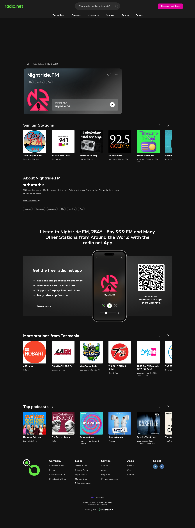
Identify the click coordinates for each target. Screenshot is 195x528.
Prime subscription (110, 479)
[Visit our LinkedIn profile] (155, 466)
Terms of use (81, 466)
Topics (139, 15)
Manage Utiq (81, 479)
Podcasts (76, 15)
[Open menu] (188, 6)
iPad (129, 470)
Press (52, 470)
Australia (52, 209)
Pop (49, 82)
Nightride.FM (62, 106)
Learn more (44, 306)
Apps (103, 470)
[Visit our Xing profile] (162, 466)
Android (131, 475)
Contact (104, 466)
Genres (125, 15)
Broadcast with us (57, 479)
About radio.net (56, 466)
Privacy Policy (81, 470)
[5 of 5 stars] (39, 185)
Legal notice (81, 475)
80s (30, 82)
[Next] (168, 124)
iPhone (130, 466)
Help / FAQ (106, 475)
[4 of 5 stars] (36, 185)
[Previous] (159, 124)
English (28, 209)
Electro (40, 82)
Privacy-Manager (83, 483)
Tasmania (40, 209)
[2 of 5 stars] (28, 185)
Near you (110, 15)
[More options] (116, 74)
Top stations (58, 15)
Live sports (93, 15)
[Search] (116, 6)
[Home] (28, 64)
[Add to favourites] (108, 74)
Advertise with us (57, 475)
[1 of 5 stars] (25, 185)
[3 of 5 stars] (32, 185)
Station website (30, 201)
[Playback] (112, 104)
